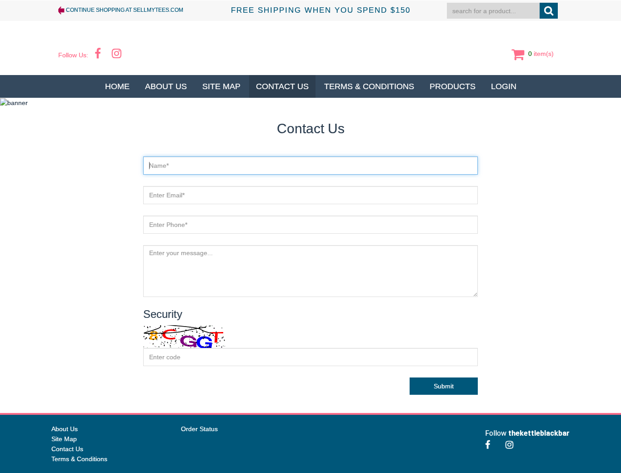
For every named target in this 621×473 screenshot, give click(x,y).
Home (117, 86)
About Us (166, 86)
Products (453, 86)
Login (503, 86)
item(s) (540, 53)
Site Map (221, 86)
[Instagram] (512, 445)
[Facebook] (490, 445)
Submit (444, 386)
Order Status (199, 429)
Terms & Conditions (369, 86)
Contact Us (282, 86)
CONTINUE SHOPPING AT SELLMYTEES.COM (124, 10)
